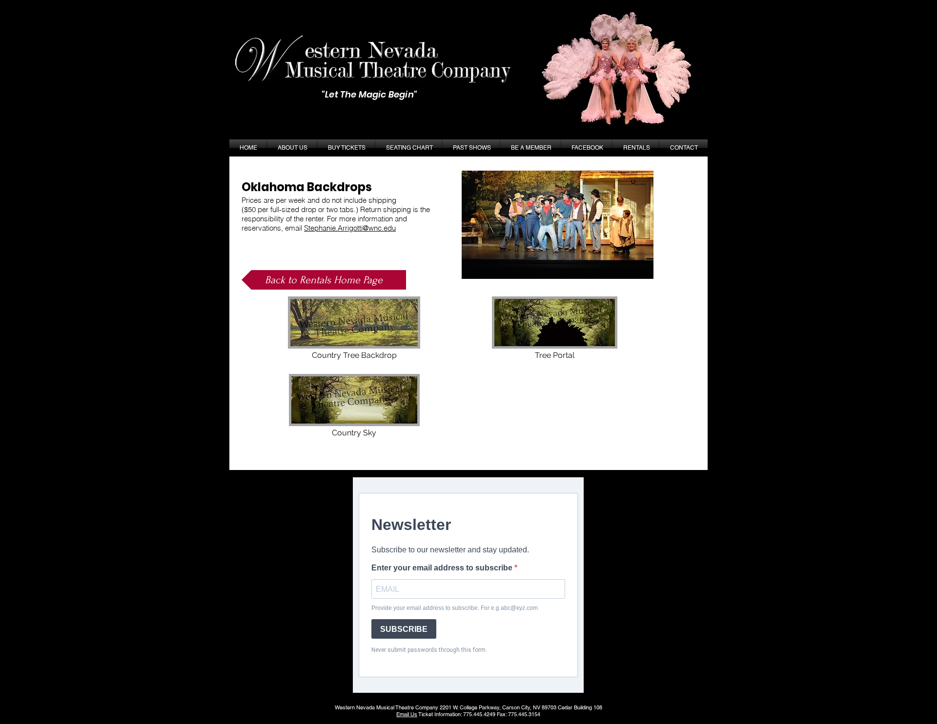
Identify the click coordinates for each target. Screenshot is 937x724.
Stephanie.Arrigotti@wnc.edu (350, 228)
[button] (472, 148)
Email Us (406, 714)
